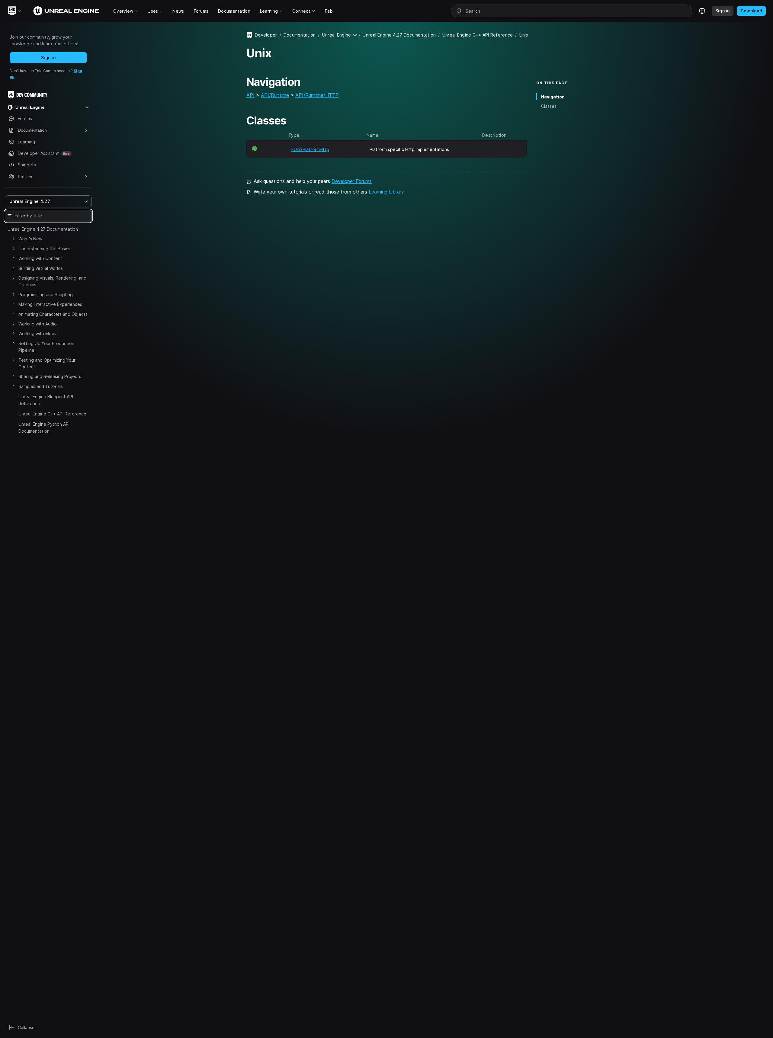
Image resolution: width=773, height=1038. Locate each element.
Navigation (553, 96)
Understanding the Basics (44, 248)
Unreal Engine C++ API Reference (52, 413)
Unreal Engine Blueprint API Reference (45, 400)
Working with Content (40, 258)
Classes (548, 106)
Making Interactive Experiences (50, 304)
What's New (30, 238)
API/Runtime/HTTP (317, 95)
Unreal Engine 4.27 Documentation (43, 229)
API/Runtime (275, 95)
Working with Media (38, 333)
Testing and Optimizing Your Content (46, 363)
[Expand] (13, 238)
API (250, 95)
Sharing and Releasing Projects (49, 376)
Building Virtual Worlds (40, 268)
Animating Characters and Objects (53, 314)
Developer (266, 34)
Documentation (300, 34)
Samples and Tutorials (40, 386)
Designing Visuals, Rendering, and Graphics (52, 281)
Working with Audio (37, 323)
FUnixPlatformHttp (310, 149)
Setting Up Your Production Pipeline (46, 347)
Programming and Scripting (45, 294)
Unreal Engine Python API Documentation (43, 427)
